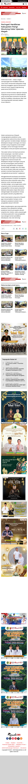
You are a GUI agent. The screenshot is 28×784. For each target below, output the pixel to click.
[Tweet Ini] (17, 229)
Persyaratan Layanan (14, 746)
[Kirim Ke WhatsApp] (26, 229)
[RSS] (21, 738)
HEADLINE (8, 22)
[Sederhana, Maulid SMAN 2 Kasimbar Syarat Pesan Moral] (7, 238)
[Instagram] (13, 738)
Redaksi (6, 34)
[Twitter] (10, 738)
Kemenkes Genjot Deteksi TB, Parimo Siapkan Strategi (20, 273)
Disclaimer (23, 748)
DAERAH (3, 22)
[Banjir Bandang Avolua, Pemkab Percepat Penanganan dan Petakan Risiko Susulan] (21, 238)
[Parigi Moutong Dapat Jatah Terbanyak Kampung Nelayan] (21, 252)
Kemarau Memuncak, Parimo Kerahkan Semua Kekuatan (7, 259)
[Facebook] (7, 738)
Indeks (7, 742)
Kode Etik (19, 742)
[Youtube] (15, 738)
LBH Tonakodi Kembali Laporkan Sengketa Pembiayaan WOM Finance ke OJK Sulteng (15, 369)
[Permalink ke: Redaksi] (2, 34)
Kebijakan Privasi (21, 744)
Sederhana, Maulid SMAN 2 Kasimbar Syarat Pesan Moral (6, 245)
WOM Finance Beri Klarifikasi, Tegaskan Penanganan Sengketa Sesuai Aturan (15, 374)
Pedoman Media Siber (8, 744)
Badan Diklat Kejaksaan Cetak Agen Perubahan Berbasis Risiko (15, 385)
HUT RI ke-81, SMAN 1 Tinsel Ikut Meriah (14, 364)
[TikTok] (18, 738)
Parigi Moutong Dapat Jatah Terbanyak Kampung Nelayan (21, 259)
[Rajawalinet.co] (7, 4)
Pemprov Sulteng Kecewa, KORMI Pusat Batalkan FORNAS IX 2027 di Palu (15, 380)
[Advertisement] (14, 119)
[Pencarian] (26, 4)
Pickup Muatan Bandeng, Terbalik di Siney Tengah (7, 273)
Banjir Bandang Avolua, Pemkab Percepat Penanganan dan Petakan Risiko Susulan (20, 245)
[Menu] (2, 4)
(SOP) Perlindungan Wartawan (10, 748)
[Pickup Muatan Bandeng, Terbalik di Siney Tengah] (7, 266)
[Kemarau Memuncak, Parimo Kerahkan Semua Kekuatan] (7, 252)
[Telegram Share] (23, 229)
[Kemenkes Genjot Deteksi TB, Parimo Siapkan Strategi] (21, 266)
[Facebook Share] (14, 229)
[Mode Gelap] (23, 4)
